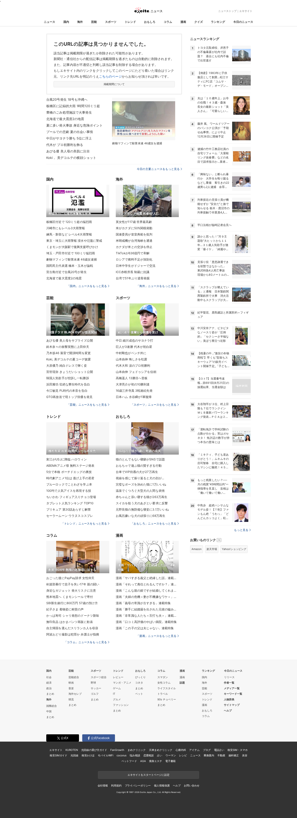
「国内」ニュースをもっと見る (87, 286)
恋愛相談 (148, 755)
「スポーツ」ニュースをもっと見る (153, 404)
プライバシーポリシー (138, 785)
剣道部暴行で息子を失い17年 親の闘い (72, 584)
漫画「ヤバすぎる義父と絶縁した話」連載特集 (147, 578)
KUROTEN (71, 750)
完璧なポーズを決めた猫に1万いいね (141, 484)
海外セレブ (75, 693)
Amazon (197, 549)
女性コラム (164, 682)
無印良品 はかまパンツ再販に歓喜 (69, 622)
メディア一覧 (232, 688)
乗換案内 (209, 755)
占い (159, 755)
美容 (244, 755)
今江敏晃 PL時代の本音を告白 (66, 391)
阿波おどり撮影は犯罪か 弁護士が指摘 (72, 634)
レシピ (183, 755)
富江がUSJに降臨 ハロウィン (66, 459)
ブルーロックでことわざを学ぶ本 (69, 484)
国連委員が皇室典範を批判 (134, 234)
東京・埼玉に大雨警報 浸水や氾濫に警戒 (74, 241)
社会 (49, 677)
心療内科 (181, 750)
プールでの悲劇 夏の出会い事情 (69, 132)
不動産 (221, 755)
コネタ (139, 682)
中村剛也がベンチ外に (131, 353)
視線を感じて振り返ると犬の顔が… (140, 478)
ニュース (49, 21)
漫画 (183, 21)
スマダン (162, 677)
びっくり (140, 677)
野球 (93, 682)
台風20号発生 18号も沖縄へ (66, 99)
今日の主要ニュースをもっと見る (158, 169)
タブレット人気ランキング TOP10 (69, 503)
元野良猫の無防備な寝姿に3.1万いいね (142, 509)
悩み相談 (135, 755)
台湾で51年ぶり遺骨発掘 (133, 278)
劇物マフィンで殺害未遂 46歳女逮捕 (71, 259)
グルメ (117, 699)
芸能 (94, 21)
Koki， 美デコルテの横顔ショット (71, 158)
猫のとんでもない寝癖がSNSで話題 (140, 459)
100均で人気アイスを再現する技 (68, 491)
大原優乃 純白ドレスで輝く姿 (66, 365)
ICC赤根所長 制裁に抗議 (133, 272)
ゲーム (117, 688)
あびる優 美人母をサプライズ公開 (69, 340)
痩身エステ (155, 761)
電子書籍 (170, 761)
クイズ (198, 21)
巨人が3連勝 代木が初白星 (134, 347)
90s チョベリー (166, 699)
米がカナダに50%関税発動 (134, 228)
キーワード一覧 (233, 693)
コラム (168, 21)
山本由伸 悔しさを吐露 (131, 359)
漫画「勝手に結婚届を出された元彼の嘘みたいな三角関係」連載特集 (147, 609)
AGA (143, 761)
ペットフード (129, 761)
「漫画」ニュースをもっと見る (156, 636)
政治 (49, 688)
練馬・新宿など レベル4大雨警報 (69, 234)
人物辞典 (229, 699)
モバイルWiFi (105, 755)
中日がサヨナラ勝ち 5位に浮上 (69, 138)
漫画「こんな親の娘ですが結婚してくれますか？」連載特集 (147, 590)
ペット (139, 693)
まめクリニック (136, 750)
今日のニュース (243, 21)
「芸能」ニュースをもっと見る (87, 404)
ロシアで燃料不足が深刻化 (134, 259)
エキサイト (245, 11)
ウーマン (170, 755)
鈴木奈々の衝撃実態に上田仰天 (67, 347)
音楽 (71, 688)
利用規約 (116, 785)
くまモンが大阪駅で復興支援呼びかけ (72, 247)
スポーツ (110, 21)
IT (114, 693)
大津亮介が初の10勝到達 (133, 384)
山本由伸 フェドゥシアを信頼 (136, 372)
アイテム (194, 750)
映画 (71, 682)
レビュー (118, 677)
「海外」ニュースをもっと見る (156, 286)
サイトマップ (232, 704)
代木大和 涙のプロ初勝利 (133, 365)
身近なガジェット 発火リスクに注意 (71, 590)
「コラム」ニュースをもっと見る (85, 642)
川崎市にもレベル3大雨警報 (65, 228)
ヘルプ (228, 710)
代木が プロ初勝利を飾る (64, 145)
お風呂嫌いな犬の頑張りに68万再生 (140, 516)
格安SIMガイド (58, 755)
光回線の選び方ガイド (94, 750)
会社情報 (103, 785)
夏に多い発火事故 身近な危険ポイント (74, 125)
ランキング (218, 21)
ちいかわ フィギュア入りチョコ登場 (71, 497)
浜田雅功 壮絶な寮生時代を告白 (68, 384)
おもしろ (149, 21)
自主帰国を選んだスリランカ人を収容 (72, 628)
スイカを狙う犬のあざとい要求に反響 (142, 503)
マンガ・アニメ (122, 682)
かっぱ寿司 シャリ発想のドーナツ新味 (72, 615)
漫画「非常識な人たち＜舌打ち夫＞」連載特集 (147, 615)
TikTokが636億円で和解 (133, 253)
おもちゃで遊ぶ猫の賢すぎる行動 (139, 466)
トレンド (130, 21)
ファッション (121, 704)
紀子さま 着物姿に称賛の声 (65, 609)
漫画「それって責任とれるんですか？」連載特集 (147, 584)
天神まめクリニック (160, 750)
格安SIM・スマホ (237, 750)
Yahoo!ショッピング (234, 549)
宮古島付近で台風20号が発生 (66, 272)
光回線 (74, 755)
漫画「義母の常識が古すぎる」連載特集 (143, 603)
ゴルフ (95, 693)
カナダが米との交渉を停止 (134, 247)
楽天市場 (211, 549)
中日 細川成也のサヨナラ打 (134, 340)
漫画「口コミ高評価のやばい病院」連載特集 (146, 622)
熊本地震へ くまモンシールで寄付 (69, 597)
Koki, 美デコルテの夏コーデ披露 (68, 359)
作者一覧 (229, 682)
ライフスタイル (166, 688)
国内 (66, 21)
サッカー (96, 688)
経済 (49, 682)
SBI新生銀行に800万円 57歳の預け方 (72, 603)
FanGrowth (117, 750)
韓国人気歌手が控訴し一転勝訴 (67, 378)
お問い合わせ (191, 785)
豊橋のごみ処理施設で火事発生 (69, 112)
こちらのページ (110, 76)
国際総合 (51, 705)
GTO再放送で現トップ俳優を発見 (69, 397)
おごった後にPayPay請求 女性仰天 (70, 578)
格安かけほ (88, 755)
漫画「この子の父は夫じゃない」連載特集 (145, 628)
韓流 (71, 699)
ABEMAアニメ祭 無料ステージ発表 (70, 466)
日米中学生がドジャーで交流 (136, 266)
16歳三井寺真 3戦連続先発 (134, 391)
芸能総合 (73, 677)
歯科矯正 (234, 755)
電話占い (219, 750)
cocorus (121, 755)
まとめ (50, 693)
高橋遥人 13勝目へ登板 (131, 378)
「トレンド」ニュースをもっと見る (84, 523)
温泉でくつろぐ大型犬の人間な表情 (140, 491)
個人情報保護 (162, 785)
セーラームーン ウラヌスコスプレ (69, 516)
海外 (80, 21)
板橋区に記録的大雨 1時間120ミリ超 (73, 106)
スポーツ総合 (98, 677)
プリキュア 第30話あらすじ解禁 (68, 509)
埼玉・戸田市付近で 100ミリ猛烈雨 (70, 253)
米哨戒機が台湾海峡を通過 (134, 241)
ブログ (207, 750)
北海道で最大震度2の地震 (65, 119)
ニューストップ (227, 11)
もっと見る (241, 530)
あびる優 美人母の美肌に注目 (68, 151)
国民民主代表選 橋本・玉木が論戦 (69, 266)
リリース (229, 677)
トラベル (162, 693)
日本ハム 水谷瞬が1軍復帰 (134, 397)
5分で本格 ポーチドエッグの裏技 (69, 472)
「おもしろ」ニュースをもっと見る (153, 523)
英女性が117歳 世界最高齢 (134, 222)
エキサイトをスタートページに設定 (148, 774)
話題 (182, 682)
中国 (49, 711)
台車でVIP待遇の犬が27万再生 (137, 472)
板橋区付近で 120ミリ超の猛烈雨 (69, 222)
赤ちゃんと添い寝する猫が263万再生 (141, 497)
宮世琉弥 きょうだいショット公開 (69, 372)
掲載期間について (114, 84)
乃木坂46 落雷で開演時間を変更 (68, 353)
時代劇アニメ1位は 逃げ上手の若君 (70, 478)
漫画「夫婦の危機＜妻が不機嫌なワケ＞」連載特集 (147, 597)
